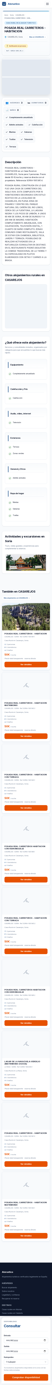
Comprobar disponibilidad (26, 1377)
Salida (6, 1346)
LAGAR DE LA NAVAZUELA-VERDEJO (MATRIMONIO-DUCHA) (22, 1062)
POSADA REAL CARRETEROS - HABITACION (25, 634)
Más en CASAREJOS (36, 37)
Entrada (7, 1335)
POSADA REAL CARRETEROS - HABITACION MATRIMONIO (25, 704)
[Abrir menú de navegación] (47, 4)
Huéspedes (9, 1357)
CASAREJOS (19, 15)
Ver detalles (26, 664)
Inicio (6, 15)
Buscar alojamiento (9, 1287)
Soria (12, 15)
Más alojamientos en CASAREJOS (16, 598)
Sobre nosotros (8, 1291)
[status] (16, 46)
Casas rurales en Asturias (12, 1309)
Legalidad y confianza (11, 1295)
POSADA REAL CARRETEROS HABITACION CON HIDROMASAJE (24, 847)
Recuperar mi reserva (10, 1299)
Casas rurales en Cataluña (12, 1313)
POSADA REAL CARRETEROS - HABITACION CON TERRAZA (25, 775)
